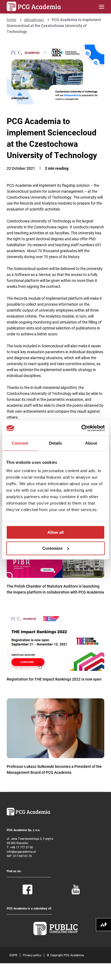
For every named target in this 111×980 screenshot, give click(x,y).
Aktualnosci (34, 19)
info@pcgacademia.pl (21, 851)
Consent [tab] (20, 443)
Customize (52, 548)
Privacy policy (32, 955)
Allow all (55, 532)
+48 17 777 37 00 (21, 847)
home (11, 19)
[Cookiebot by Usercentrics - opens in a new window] (81, 428)
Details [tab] (55, 443)
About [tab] (91, 443)
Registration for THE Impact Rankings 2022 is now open (54, 679)
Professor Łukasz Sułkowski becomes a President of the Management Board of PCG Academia (54, 769)
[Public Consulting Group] (55, 934)
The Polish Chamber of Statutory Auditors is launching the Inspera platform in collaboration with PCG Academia (55, 589)
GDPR (13, 955)
